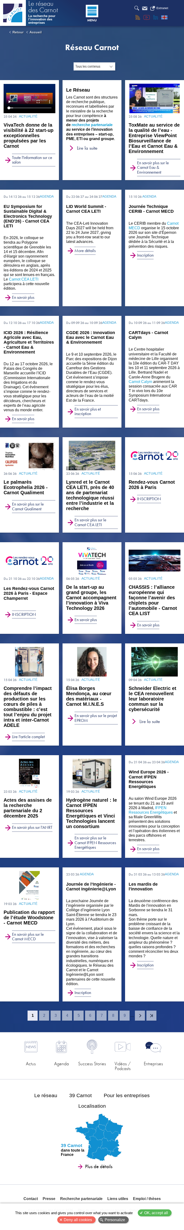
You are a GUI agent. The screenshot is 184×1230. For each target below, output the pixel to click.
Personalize (115, 1220)
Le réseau (45, 1095)
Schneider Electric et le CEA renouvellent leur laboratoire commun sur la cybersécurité (152, 699)
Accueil (35, 32)
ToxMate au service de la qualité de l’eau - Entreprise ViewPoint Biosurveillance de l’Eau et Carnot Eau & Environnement (154, 138)
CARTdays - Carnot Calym (148, 335)
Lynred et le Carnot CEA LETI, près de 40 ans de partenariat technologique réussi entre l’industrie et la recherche (90, 495)
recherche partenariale (92, 125)
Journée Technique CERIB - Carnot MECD (151, 209)
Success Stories (92, 1063)
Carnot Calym (140, 382)
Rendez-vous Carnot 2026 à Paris (152, 484)
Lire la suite (87, 148)
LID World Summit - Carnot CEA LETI (86, 209)
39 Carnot (80, 1095)
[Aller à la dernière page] (151, 1016)
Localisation (92, 1106)
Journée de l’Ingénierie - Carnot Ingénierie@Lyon (91, 886)
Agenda (61, 1063)
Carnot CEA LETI (23, 279)
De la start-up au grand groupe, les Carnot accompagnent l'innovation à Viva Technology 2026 (91, 597)
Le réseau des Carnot (43, 7)
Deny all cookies (78, 1220)
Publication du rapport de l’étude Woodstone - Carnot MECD (29, 917)
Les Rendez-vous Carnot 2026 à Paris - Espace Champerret (29, 593)
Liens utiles (117, 1199)
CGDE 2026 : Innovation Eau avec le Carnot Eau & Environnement (90, 337)
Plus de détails (98, 1166)
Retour (17, 32)
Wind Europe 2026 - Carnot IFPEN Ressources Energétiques (149, 779)
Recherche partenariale (81, 1199)
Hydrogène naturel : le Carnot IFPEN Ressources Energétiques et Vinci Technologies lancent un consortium (91, 813)
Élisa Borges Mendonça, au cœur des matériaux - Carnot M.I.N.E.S (88, 696)
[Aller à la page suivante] (140, 1016)
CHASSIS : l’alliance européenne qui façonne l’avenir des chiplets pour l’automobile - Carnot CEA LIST (153, 600)
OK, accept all (156, 1213)
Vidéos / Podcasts (123, 1065)
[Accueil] (13, 13)
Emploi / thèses (147, 1199)
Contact (30, 1199)
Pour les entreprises (127, 1095)
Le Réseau (78, 90)
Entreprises (153, 1063)
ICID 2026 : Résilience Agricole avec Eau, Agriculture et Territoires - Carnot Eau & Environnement (29, 342)
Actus (31, 1063)
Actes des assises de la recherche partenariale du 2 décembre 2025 (28, 807)
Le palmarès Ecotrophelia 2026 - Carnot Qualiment (26, 487)
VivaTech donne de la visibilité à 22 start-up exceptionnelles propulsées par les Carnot (28, 135)
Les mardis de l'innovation (143, 886)
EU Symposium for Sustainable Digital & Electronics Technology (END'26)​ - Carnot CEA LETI (28, 216)
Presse (49, 1199)
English (164, 17)
